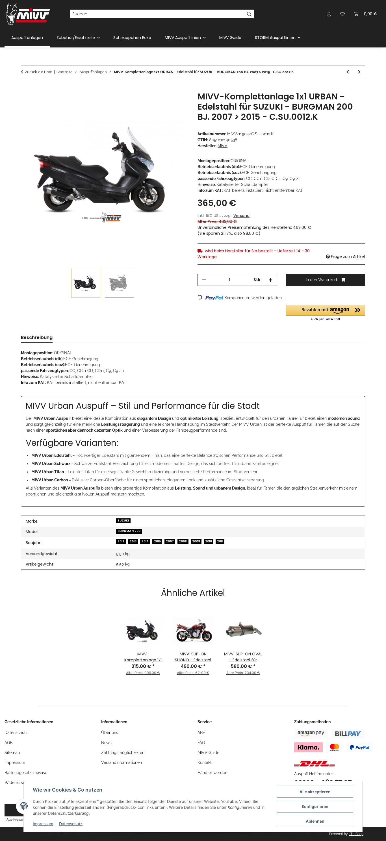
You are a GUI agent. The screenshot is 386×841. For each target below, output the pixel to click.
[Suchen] (249, 14)
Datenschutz (71, 823)
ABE (201, 732)
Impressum (43, 823)
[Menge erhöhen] (270, 280)
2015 (157, 541)
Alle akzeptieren (315, 791)
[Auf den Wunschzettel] (176, 102)
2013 (133, 541)
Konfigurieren (315, 806)
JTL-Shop (356, 834)
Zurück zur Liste (38, 72)
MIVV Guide (230, 37)
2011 (220, 541)
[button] (329, 14)
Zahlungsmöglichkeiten (122, 752)
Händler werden (212, 772)
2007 (170, 541)
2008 (183, 541)
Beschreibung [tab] (37, 337)
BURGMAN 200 (129, 531)
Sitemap (12, 752)
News (106, 742)
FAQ (201, 742)
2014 (145, 541)
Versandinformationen (121, 762)
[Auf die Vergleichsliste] (162, 102)
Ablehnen (315, 821)
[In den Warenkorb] (25, 88)
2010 (208, 541)
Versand (241, 215)
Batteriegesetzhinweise (26, 772)
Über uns (109, 732)
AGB (8, 742)
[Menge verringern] (204, 280)
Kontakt (205, 762)
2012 (121, 541)
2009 (196, 541)
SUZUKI (123, 520)
